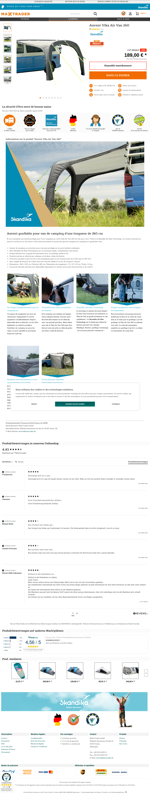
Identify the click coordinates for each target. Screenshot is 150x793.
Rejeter (34, 404)
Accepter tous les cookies (75, 404)
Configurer (116, 404)
